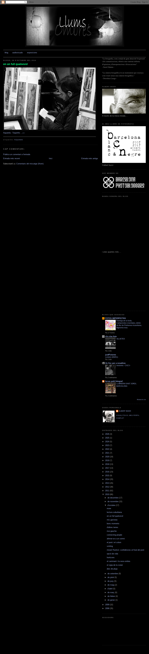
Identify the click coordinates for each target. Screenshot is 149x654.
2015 (107, 475)
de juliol (111, 577)
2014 (107, 479)
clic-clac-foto (111, 336)
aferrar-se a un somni (116, 539)
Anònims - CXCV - (123, 365)
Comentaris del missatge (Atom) (30, 164)
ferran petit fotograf (114, 381)
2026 (107, 434)
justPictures (110, 355)
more (109, 508)
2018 (107, 464)
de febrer (112, 596)
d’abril (110, 589)
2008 (107, 608)
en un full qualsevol (15, 64)
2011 (107, 491)
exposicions (32, 52)
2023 (107, 445)
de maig (111, 585)
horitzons (111, 557)
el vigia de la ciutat (115, 565)
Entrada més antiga (89, 158)
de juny (111, 581)
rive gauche (112, 531)
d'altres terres (112, 527)
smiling (110, 546)
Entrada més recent (11, 158)
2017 (107, 468)
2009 (107, 605)
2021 (107, 453)
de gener (111, 600)
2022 (107, 449)
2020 (107, 457)
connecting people (114, 535)
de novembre (113, 501)
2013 (107, 483)
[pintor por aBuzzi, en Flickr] (49, 130)
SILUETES (120, 339)
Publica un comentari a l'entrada (16, 154)
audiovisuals (17, 52)
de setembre (113, 573)
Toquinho (18, 140)
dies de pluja (112, 569)
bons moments (113, 523)
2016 (107, 472)
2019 (107, 460)
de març (111, 592)
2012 (107, 487)
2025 (107, 438)
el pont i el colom (114, 542)
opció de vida (112, 554)
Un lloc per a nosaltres (115, 363)
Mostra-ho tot (141, 399)
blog (6, 52)
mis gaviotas (112, 520)
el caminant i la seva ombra (118, 561)
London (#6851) (111, 357)
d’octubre (112, 505)
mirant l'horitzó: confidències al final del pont (125, 550)
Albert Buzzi (125, 411)
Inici (50, 158)
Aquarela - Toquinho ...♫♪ (14, 133)
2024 (107, 441)
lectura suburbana (114, 512)
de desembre (113, 498)
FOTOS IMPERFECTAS (115, 318)
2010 (107, 494)
